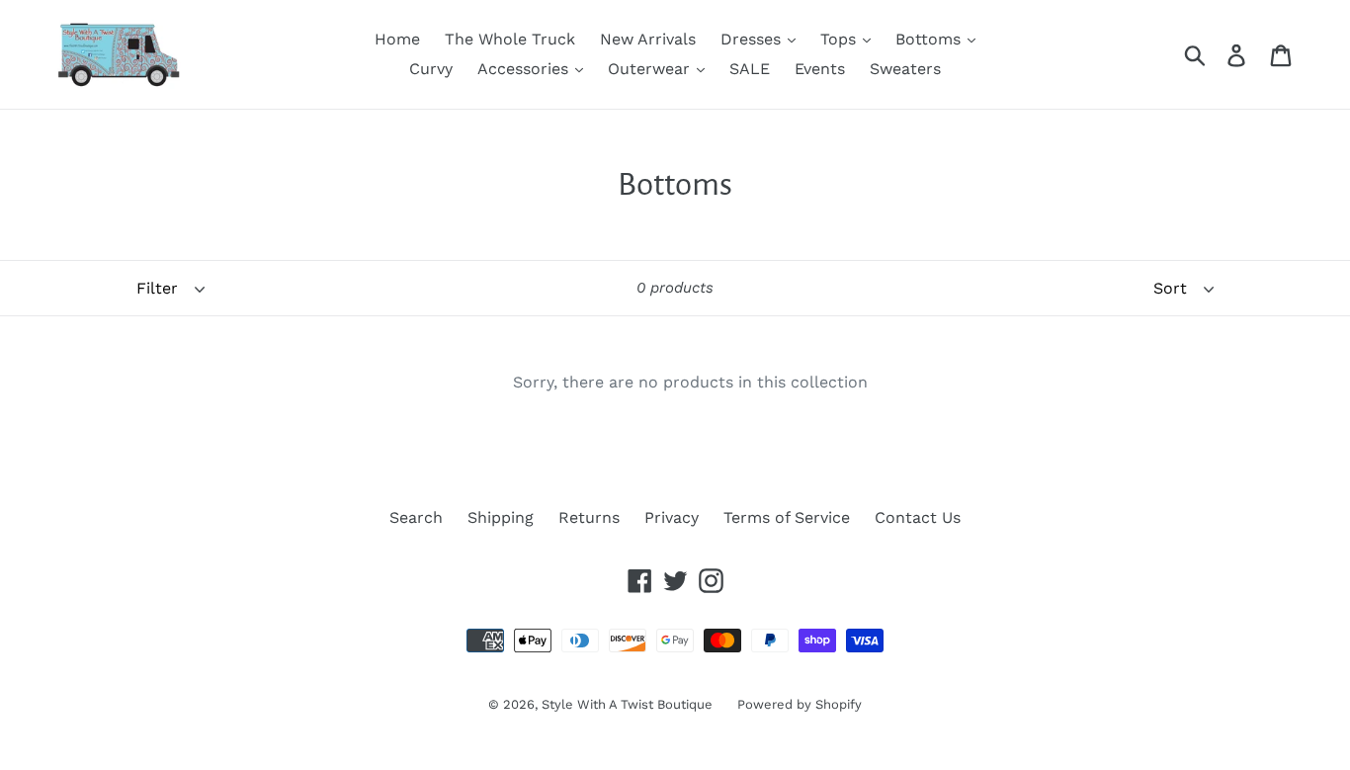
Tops (840, 39)
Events (820, 68)
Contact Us (918, 517)
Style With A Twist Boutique (627, 704)
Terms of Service (786, 517)
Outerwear (651, 68)
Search (416, 517)
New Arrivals (648, 39)
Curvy (431, 68)
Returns (589, 517)
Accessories (525, 68)
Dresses (753, 39)
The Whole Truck (510, 39)
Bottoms (930, 39)
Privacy (671, 517)
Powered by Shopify (799, 704)
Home (397, 39)
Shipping (500, 517)
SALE (749, 68)
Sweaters (905, 68)
